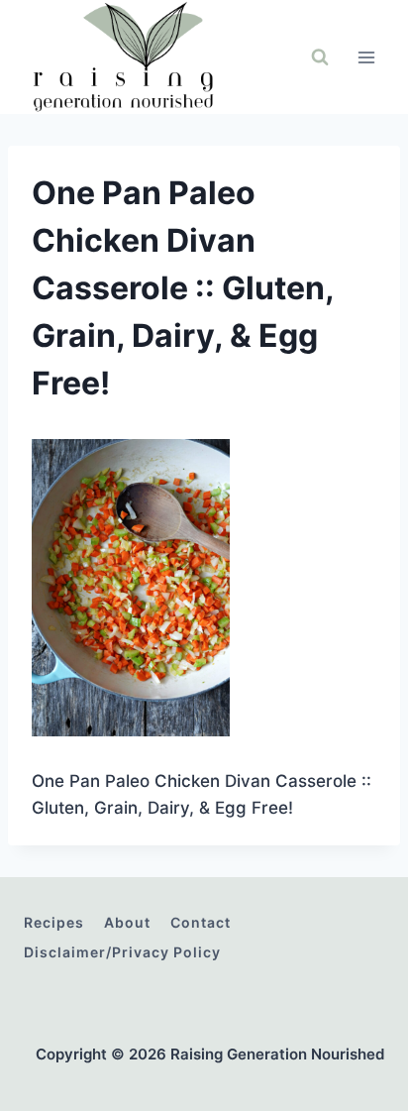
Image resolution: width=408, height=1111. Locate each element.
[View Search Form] (320, 57)
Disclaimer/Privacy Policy (122, 952)
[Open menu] (366, 57)
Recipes (54, 922)
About (127, 922)
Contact (200, 922)
